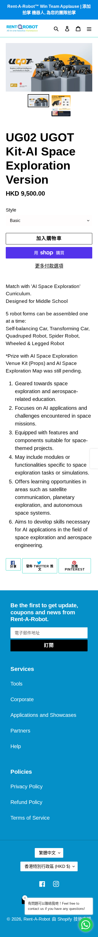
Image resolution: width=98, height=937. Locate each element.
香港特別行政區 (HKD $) (47, 866)
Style (11, 210)
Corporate (22, 699)
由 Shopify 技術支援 (71, 919)
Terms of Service (30, 818)
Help (15, 746)
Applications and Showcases (43, 715)
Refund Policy (26, 802)
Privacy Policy (26, 786)
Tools (16, 684)
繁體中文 (47, 853)
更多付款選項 (49, 266)
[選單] (89, 28)
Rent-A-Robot (37, 919)
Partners (20, 731)
